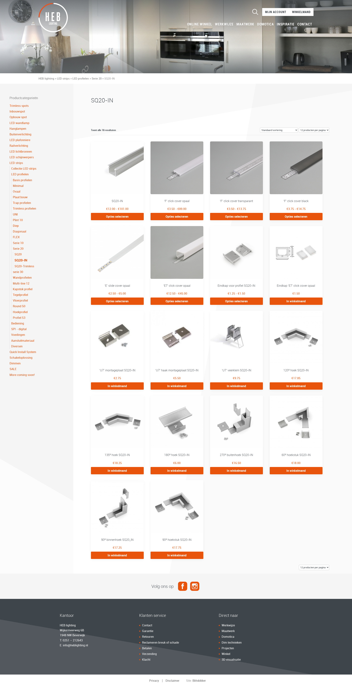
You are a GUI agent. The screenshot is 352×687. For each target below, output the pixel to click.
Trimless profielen (24, 208)
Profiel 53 (19, 318)
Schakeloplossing (21, 358)
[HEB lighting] (53, 17)
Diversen (17, 346)
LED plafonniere (20, 140)
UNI (15, 214)
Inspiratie (285, 24)
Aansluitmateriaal (22, 341)
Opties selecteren (117, 217)
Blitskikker (199, 681)
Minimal (18, 186)
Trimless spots (19, 106)
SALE (13, 369)
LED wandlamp (19, 123)
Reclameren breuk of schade (160, 642)
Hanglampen (18, 129)
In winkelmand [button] (296, 301)
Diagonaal (19, 231)
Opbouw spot (18, 117)
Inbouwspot (17, 111)
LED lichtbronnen (21, 151)
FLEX (16, 237)
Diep (16, 226)
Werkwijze (224, 24)
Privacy (154, 681)
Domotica (265, 24)
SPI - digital (19, 329)
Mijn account (275, 12)
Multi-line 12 (21, 283)
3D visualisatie (231, 660)
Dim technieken (232, 642)
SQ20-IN (20, 260)
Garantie (147, 631)
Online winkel (199, 24)
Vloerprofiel (20, 300)
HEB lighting (46, 78)
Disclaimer (172, 681)
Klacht (146, 660)
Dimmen (15, 363)
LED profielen (80, 78)
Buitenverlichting (20, 134)
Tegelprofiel (20, 295)
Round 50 (19, 306)
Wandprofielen (22, 278)
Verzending (149, 654)
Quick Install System (23, 352)
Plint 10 (18, 220)
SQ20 (18, 254)
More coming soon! (22, 375)
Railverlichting (19, 146)
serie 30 (18, 272)
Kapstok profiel (22, 289)
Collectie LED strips (23, 169)
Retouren (148, 637)
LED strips (63, 78)
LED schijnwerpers (22, 157)
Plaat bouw (20, 197)
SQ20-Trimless (24, 266)
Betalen (147, 648)
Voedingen (18, 335)
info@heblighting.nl (75, 645)
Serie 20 (97, 78)
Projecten (228, 648)
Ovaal (16, 191)
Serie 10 (18, 243)
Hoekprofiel (20, 312)
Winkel (226, 654)
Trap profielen (22, 203)
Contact (304, 24)
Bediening (17, 323)
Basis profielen (22, 180)
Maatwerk (245, 24)
